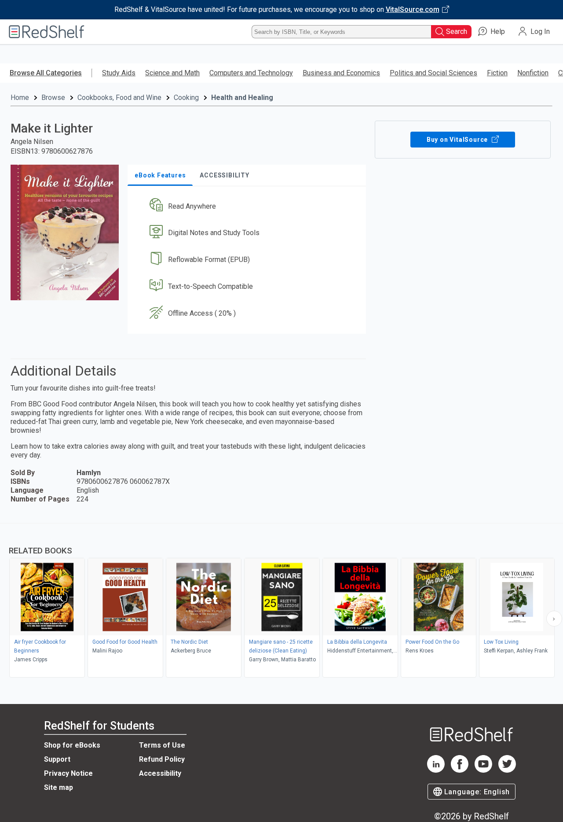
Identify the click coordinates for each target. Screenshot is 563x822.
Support (57, 759)
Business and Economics (341, 73)
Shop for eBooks (72, 745)
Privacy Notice (68, 773)
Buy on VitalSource (458, 139)
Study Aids (118, 73)
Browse (53, 97)
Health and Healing (242, 97)
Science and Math (172, 73)
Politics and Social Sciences (433, 73)
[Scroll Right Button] (554, 619)
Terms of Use (162, 745)
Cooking (186, 97)
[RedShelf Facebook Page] (459, 770)
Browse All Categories (46, 73)
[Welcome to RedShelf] (47, 32)
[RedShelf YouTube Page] (483, 770)
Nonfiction (532, 73)
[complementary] (281, 601)
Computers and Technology (251, 73)
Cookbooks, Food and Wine (119, 97)
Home (20, 97)
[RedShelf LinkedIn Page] (436, 770)
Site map (58, 787)
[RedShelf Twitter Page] (507, 770)
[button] (248, 206)
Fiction (497, 73)
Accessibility (160, 773)
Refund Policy (162, 759)
